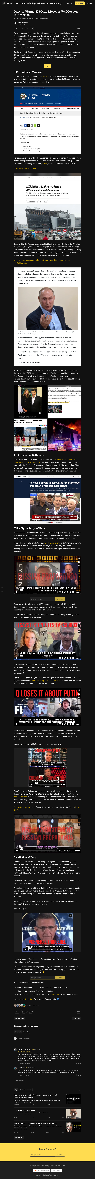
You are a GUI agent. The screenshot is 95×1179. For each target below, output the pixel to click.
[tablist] (22, 1032)
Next (75, 1018)
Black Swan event (52, 543)
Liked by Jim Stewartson (26, 1051)
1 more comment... (19, 1080)
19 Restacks (36, 1005)
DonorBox (29, 999)
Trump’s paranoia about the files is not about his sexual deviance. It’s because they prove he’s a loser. (38, 1127)
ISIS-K (44, 164)
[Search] (68, 3)
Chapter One (54, 994)
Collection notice (60, 1166)
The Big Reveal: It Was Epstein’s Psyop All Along (35, 1123)
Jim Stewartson (23, 22)
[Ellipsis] (80, 1049)
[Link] (11, 71)
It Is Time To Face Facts (24, 1110)
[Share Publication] (72, 3)
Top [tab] (16, 1090)
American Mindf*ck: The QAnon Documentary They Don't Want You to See (37, 1096)
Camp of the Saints (22, 807)
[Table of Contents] (2, 589)
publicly (46, 76)
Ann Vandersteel (20, 797)
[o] (74, 1099)
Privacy (47, 1166)
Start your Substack (42, 1170)
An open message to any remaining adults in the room (31, 1113)
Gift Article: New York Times (25, 168)
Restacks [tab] (26, 1032)
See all (17, 1138)
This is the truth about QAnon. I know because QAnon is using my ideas (37, 1100)
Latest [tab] (21, 1090)
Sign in (89, 3)
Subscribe (79, 3)
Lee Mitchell (22, 1068)
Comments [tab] (18, 1032)
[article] (47, 1100)
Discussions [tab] (27, 1090)
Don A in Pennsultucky (25, 1049)
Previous (21, 1018)
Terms (52, 1166)
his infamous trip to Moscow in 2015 (45, 681)
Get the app (56, 1170)
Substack (38, 1175)
